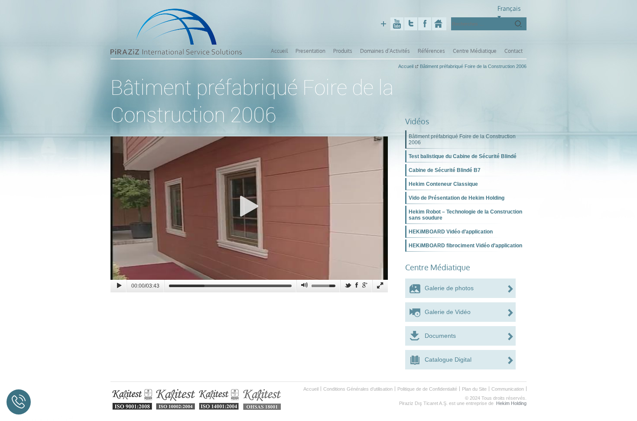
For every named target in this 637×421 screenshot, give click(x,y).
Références (431, 51)
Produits (342, 51)
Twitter (410, 23)
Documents (440, 335)
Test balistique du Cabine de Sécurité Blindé (463, 156)
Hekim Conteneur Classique (443, 184)
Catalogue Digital (448, 359)
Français (509, 8)
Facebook (424, 23)
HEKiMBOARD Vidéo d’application (451, 232)
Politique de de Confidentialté (427, 389)
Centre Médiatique (475, 51)
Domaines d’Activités (385, 51)
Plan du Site (474, 389)
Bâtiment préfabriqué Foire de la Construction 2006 (462, 139)
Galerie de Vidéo (448, 311)
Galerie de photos (449, 288)
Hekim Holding (511, 403)
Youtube (396, 23)
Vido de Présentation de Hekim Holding (456, 198)
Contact (513, 51)
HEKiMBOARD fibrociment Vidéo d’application (465, 246)
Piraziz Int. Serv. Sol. (439, 23)
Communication (507, 389)
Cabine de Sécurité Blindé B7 (445, 170)
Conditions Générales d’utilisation (358, 389)
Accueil (279, 51)
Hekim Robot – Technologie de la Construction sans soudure (465, 215)
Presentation (310, 51)
